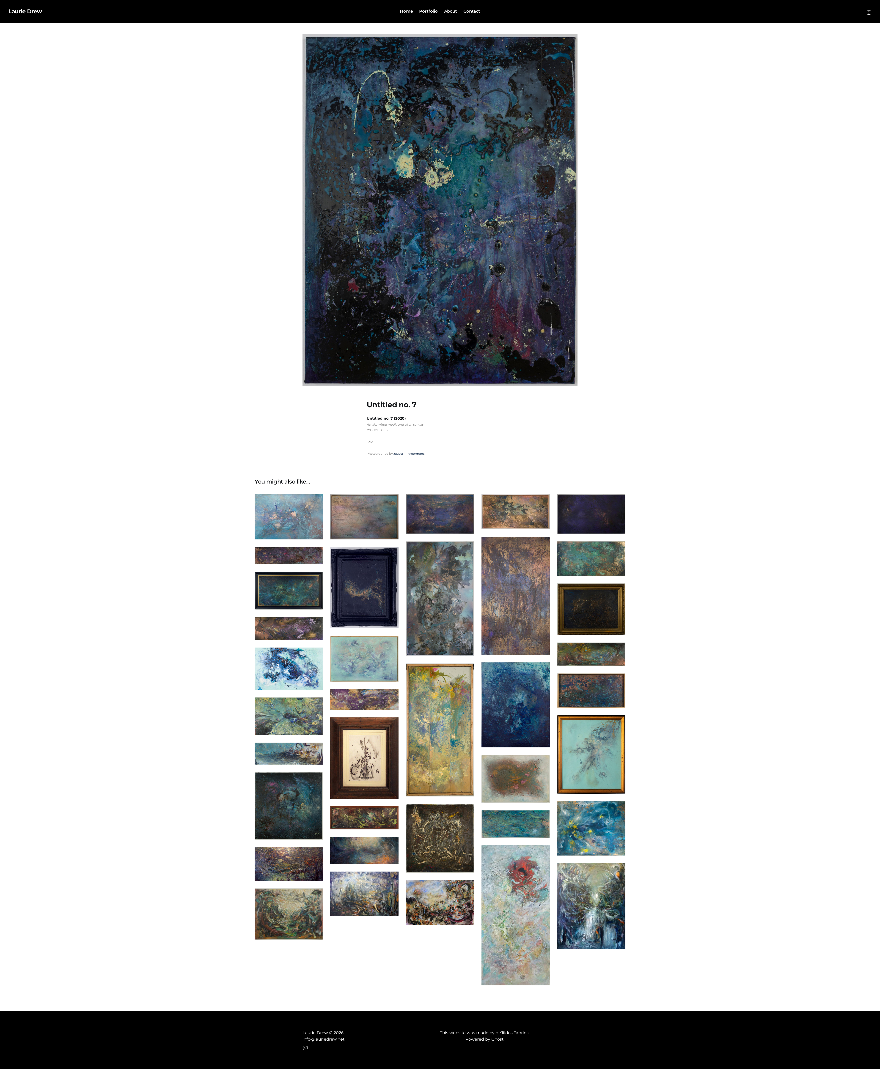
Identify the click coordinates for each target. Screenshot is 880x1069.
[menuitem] (406, 11)
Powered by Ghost (484, 1039)
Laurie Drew (25, 11)
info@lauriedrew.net (323, 1039)
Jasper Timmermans (408, 453)
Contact (471, 11)
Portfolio (428, 11)
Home (406, 11)
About (450, 11)
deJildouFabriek (512, 1032)
